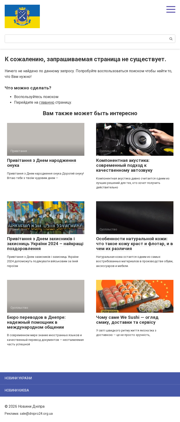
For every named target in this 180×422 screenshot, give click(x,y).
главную (46, 102)
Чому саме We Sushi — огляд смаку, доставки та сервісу (127, 320)
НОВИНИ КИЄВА (17, 390)
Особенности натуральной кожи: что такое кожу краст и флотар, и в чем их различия (134, 243)
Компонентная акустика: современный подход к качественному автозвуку (124, 165)
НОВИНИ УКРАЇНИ (18, 378)
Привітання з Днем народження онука (41, 163)
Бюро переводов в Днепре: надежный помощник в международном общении (36, 322)
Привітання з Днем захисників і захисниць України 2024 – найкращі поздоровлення (45, 243)
